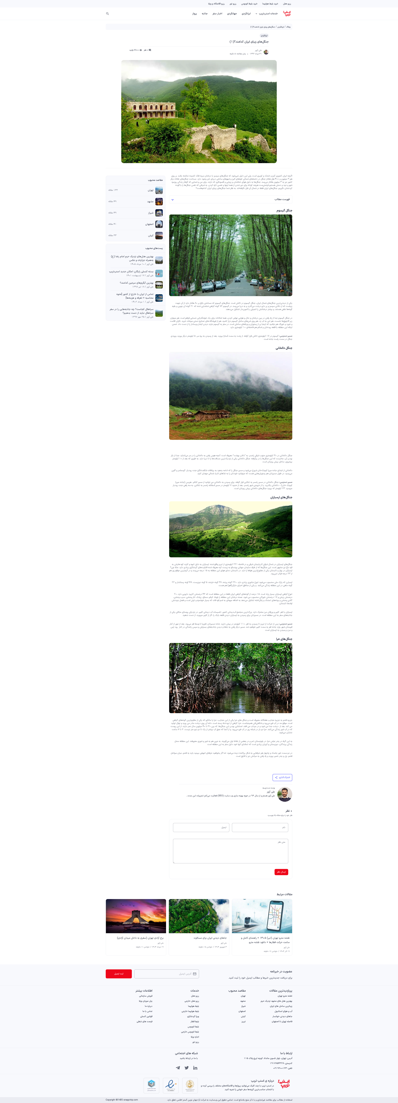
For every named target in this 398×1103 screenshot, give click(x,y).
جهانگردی (232, 14)
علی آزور (258, 50)
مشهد (150, 201)
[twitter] (186, 1067)
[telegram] (177, 1067)
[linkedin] (195, 1067)
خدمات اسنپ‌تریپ (268, 14)
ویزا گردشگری (193, 1016)
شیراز (150, 213)
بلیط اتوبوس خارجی (190, 1031)
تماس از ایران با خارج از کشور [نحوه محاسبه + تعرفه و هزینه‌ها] (134, 296)
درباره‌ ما (148, 1006)
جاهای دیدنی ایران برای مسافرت (210, 938)
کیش (150, 235)
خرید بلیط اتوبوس (249, 3)
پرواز (194, 14)
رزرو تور (233, 3)
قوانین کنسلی (146, 1016)
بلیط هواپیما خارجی (190, 1011)
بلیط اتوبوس (193, 1026)
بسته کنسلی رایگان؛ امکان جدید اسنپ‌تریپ (131, 271)
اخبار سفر (217, 14)
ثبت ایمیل (118, 973)
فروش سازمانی (145, 996)
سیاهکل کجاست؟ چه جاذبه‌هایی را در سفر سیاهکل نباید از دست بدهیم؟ (131, 311)
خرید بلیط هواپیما (270, 3)
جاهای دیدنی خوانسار (282, 1016)
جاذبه (205, 14)
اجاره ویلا (195, 1037)
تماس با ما (147, 1011)
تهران (150, 190)
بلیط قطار (195, 1021)
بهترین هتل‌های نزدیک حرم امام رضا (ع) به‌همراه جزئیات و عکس (132, 258)
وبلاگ (288, 27)
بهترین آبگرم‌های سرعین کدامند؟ (136, 283)
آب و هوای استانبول (283, 1011)
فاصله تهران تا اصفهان (282, 1021)
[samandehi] (190, 1085)
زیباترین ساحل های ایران (281, 1006)
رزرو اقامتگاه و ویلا (216, 3)
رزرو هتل (287, 3)
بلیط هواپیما (193, 1006)
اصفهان (149, 224)
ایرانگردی (246, 14)
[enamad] (170, 1085)
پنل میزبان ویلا (145, 1001)
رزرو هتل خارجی (192, 1001)
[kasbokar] (151, 1085)
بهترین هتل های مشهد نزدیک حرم (276, 1001)
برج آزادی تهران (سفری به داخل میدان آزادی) (140, 938)
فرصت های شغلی (144, 1021)
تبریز (244, 1021)
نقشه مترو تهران (285, 996)
